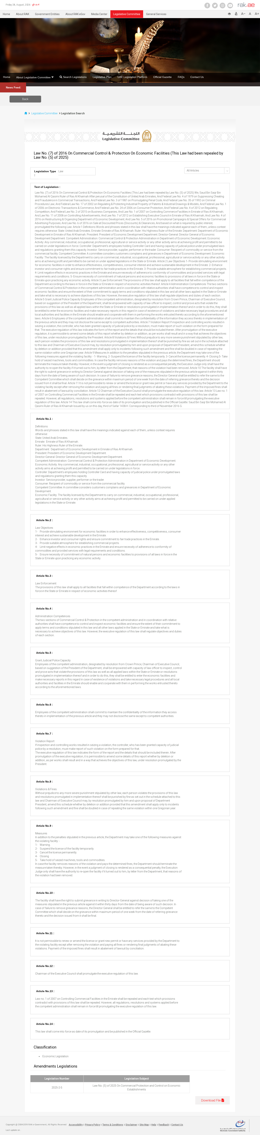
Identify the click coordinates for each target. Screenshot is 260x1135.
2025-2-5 (57, 1087)
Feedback (164, 1124)
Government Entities (47, 14)
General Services (156, 14)
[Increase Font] (257, 14)
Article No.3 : (44, 575)
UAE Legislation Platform (132, 77)
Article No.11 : (45, 933)
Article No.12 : (45, 966)
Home (6, 14)
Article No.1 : (44, 418)
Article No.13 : (45, 991)
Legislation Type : (45, 173)
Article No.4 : (44, 608)
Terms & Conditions (112, 1124)
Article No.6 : (44, 704)
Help (153, 1124)
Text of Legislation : (47, 186)
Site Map (144, 1124)
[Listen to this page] (214, 13)
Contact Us (197, 77)
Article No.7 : (44, 733)
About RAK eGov (75, 14)
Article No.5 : (44, 652)
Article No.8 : (44, 781)
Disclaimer (131, 1124)
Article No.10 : (45, 892)
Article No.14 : (45, 1023)
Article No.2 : (44, 520)
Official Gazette (162, 77)
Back (25, 99)
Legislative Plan (102, 77)
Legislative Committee (126, 14)
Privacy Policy (92, 1124)
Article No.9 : (44, 825)
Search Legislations (74, 77)
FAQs (181, 77)
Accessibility (76, 1124)
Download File (211, 1100)
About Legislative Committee (33, 77)
